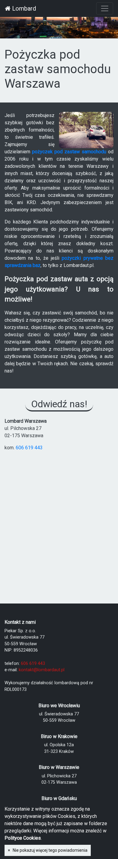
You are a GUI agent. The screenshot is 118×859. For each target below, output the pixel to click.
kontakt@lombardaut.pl (41, 669)
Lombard (23, 8)
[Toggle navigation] (104, 8)
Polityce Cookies (23, 838)
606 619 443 (29, 448)
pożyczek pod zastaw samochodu (69, 152)
